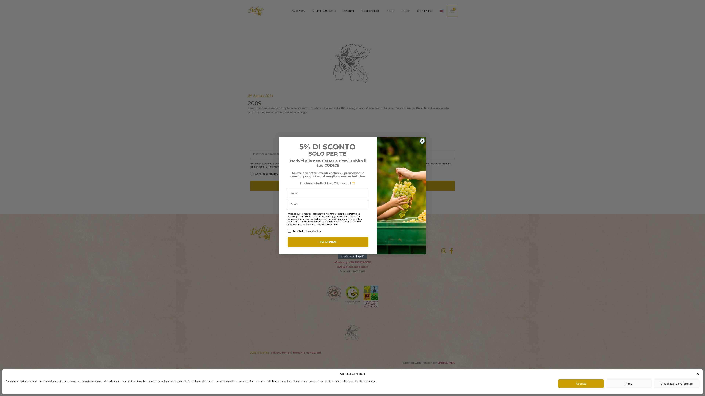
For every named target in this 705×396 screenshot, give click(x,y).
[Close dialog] (422, 141)
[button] (697, 374)
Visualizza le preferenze (677, 383)
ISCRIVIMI (328, 242)
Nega (628, 383)
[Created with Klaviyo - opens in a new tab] (352, 256)
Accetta (581, 383)
